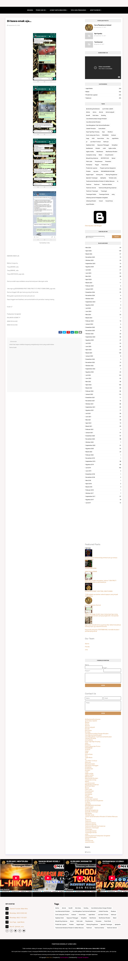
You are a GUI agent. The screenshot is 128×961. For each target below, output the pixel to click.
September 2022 (103, 369)
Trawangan (104, 191)
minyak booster (109, 155)
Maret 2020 (103, 451)
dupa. (103, 132)
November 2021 (103, 400)
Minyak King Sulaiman (92, 158)
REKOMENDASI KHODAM (107, 171)
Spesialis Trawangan (92, 178)
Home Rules (100, 138)
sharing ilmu (99, 174)
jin (86, 141)
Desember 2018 (103, 474)
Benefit (88, 115)
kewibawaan (89, 148)
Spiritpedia (98, 33)
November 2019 (103, 458)
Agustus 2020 (103, 448)
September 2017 (103, 496)
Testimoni (103, 98)
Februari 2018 (103, 490)
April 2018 (103, 483)
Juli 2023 (103, 343)
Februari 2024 (103, 321)
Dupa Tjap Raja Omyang (92, 132)
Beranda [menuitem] (30, 10)
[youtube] (24, 930)
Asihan (88, 112)
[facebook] (15, 930)
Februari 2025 (103, 286)
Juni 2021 (103, 416)
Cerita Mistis (101, 128)
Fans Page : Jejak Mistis (17, 922)
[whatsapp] (7, 930)
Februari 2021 (103, 429)
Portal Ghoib (105, 164)
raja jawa (95, 171)
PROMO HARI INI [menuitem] (41, 10)
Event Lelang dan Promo (93, 135)
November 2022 (103, 362)
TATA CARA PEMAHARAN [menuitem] (78, 10)
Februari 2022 (103, 391)
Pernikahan (89, 164)
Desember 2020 (103, 436)
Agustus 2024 (103, 305)
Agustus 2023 (103, 340)
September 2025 (103, 263)
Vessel (101, 201)
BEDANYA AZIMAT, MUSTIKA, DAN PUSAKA (98, 591)
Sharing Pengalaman (111, 174)
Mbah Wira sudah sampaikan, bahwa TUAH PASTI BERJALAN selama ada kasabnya (100, 581)
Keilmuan (106, 141)
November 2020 (103, 439)
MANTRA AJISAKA (91, 571)
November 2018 (103, 477)
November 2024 (103, 295)
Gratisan (113, 135)
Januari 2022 (103, 394)
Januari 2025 (103, 289)
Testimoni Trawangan (92, 191)
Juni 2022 (103, 378)
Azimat (101, 112)
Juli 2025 (103, 270)
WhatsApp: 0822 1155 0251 (18, 917)
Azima (94, 112)
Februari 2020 (103, 455)
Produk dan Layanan (103, 95)
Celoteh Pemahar (91, 128)
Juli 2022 (103, 375)
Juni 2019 (103, 471)
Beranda (87, 847)
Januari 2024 (103, 324)
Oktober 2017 (103, 493)
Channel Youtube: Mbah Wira (19, 908)
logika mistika (90, 151)
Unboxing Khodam (91, 201)
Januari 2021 (103, 432)
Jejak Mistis (103, 88)
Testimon (88, 184)
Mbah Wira (49, 957)
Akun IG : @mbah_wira (17, 926)
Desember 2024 (103, 292)
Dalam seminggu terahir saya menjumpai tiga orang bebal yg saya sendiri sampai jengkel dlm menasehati (101, 615)
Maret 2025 (103, 282)
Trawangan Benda (104, 194)
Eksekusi (110, 132)
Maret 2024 (103, 318)
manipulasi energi (91, 155)
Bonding (103, 115)
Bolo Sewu (95, 115)
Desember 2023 (103, 327)
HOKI (93, 138)
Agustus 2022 (103, 372)
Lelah (104, 148)
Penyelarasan (98, 161)
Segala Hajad (89, 174)
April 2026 (103, 251)
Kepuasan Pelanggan (103, 145)
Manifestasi (99, 151)
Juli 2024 (103, 308)
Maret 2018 (103, 487)
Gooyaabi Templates (82, 957)
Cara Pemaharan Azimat (102, 25)
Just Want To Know (95, 141)
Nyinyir (113, 158)
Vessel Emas (109, 201)
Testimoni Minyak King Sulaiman (107, 188)
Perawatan (108, 161)
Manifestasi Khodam (111, 151)
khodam (98, 148)
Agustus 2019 (103, 464)
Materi (103, 91)
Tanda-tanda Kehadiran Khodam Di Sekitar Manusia (100, 181)
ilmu (108, 138)
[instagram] (19, 930)
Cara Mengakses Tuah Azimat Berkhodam (98, 125)
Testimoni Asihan (107, 184)
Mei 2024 (103, 314)
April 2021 (103, 423)
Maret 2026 (103, 254)
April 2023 (103, 349)
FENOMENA (105, 135)
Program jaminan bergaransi (108, 168)
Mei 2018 (103, 480)
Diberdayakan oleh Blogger (93, 225)
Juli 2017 (103, 503)
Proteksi (88, 171)
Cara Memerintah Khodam (93, 122)
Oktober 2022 (103, 365)
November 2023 (103, 330)
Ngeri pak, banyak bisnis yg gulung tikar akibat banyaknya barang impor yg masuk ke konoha (103, 625)
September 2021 (103, 407)
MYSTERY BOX (105, 158)
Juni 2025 (103, 273)
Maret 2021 (103, 426)
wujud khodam (90, 204)
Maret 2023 (103, 353)
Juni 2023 (103, 346)
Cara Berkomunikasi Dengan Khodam (96, 118)
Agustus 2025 (103, 266)
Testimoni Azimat (91, 188)
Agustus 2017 (103, 499)
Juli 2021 (103, 413)
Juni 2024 (103, 311)
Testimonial (98, 42)
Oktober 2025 (103, 260)
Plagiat (97, 164)
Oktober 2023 (103, 333)
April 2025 (103, 279)
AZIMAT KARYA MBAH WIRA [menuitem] (58, 10)
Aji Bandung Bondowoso (93, 109)
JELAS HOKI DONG (90, 568)
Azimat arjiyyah (110, 112)
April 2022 (103, 384)
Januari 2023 (103, 356)
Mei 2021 (103, 420)
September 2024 (103, 302)
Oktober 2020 (103, 442)
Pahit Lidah (89, 161)
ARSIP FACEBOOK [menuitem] (95, 10)
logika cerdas (112, 148)
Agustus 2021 (103, 410)
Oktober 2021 (103, 404)
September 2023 (103, 337)
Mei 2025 (103, 276)
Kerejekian (115, 145)
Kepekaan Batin (90, 145)
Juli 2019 (103, 467)
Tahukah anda (112, 178)
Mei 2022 (103, 381)
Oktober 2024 (103, 298)
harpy (87, 138)
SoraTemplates (64, 957)
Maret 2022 (103, 388)
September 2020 (103, 445)
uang (113, 194)
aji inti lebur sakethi (107, 109)
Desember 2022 (103, 359)
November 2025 (103, 257)
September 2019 (103, 461)
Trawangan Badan (91, 194)
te (117, 181)
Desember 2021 (103, 397)
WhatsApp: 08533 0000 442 (18, 913)
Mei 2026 (103, 247)
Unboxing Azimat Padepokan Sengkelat (97, 197)
